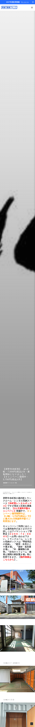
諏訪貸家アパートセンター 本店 (10, 482)
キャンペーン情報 (16, 492)
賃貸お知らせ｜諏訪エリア (8, 493)
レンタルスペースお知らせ (26, 492)
